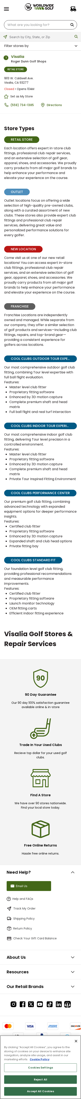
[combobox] (40, 24)
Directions (54, 105)
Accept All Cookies (40, 1091)
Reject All (40, 1079)
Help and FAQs (22, 899)
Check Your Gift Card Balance (35, 938)
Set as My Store (21, 96)
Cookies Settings (40, 1068)
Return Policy (22, 928)
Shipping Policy (24, 919)
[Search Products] (73, 24)
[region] (40, 1067)
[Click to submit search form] (76, 36)
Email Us (21, 886)
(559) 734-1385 (22, 105)
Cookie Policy (39, 1059)
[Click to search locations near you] (7, 39)
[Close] (76, 1041)
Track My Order (24, 908)
